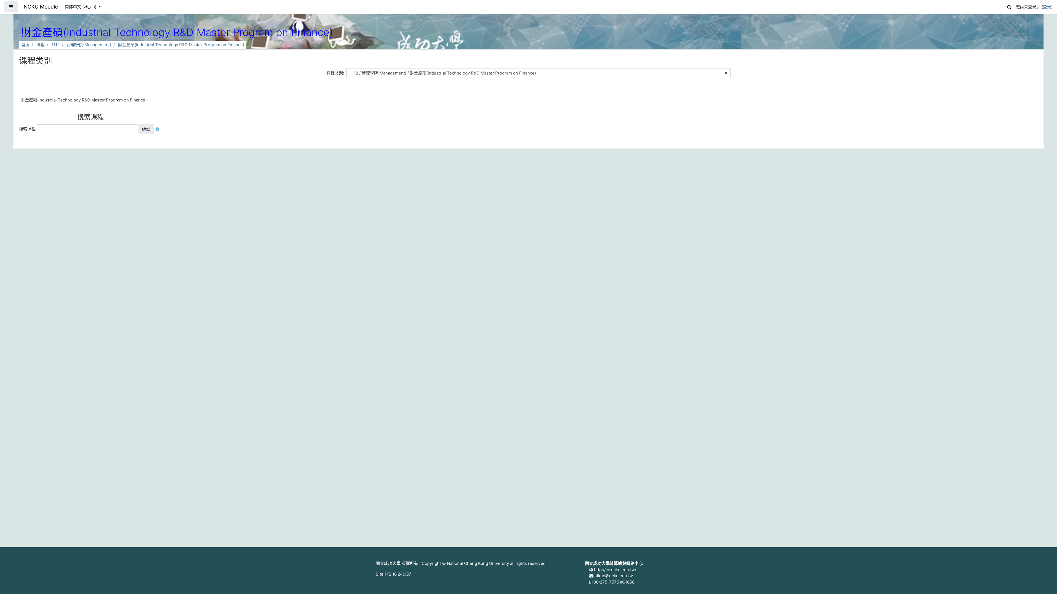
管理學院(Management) (89, 44)
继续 (146, 129)
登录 (1047, 6)
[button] (1009, 6)
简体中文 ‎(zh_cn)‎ (81, 6)
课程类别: (335, 73)
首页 (25, 44)
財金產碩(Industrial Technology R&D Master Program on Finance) (181, 44)
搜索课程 (27, 128)
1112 (55, 44)
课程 (40, 44)
